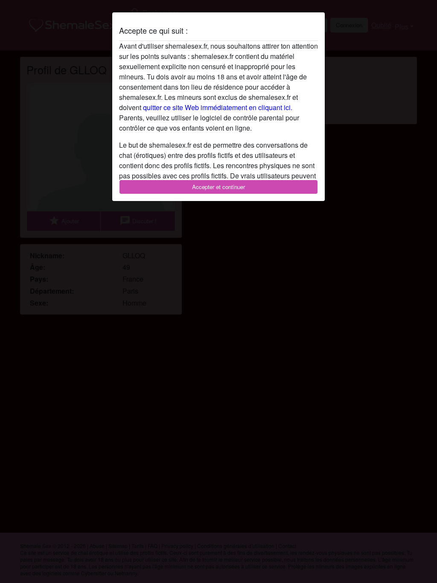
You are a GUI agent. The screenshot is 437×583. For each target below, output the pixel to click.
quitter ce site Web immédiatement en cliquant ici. (217, 107)
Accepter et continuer (218, 187)
